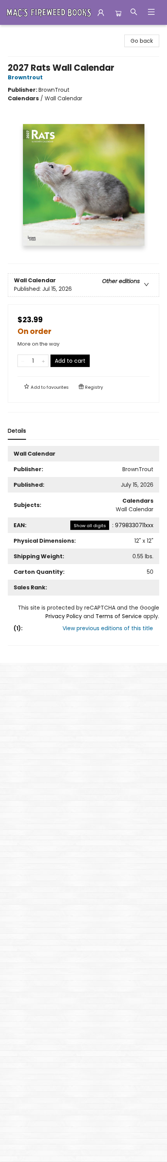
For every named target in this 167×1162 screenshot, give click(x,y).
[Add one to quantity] (43, 360)
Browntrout (25, 77)
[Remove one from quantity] (23, 360)
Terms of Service (119, 616)
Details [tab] (17, 431)
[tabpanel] (83, 546)
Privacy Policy (63, 616)
